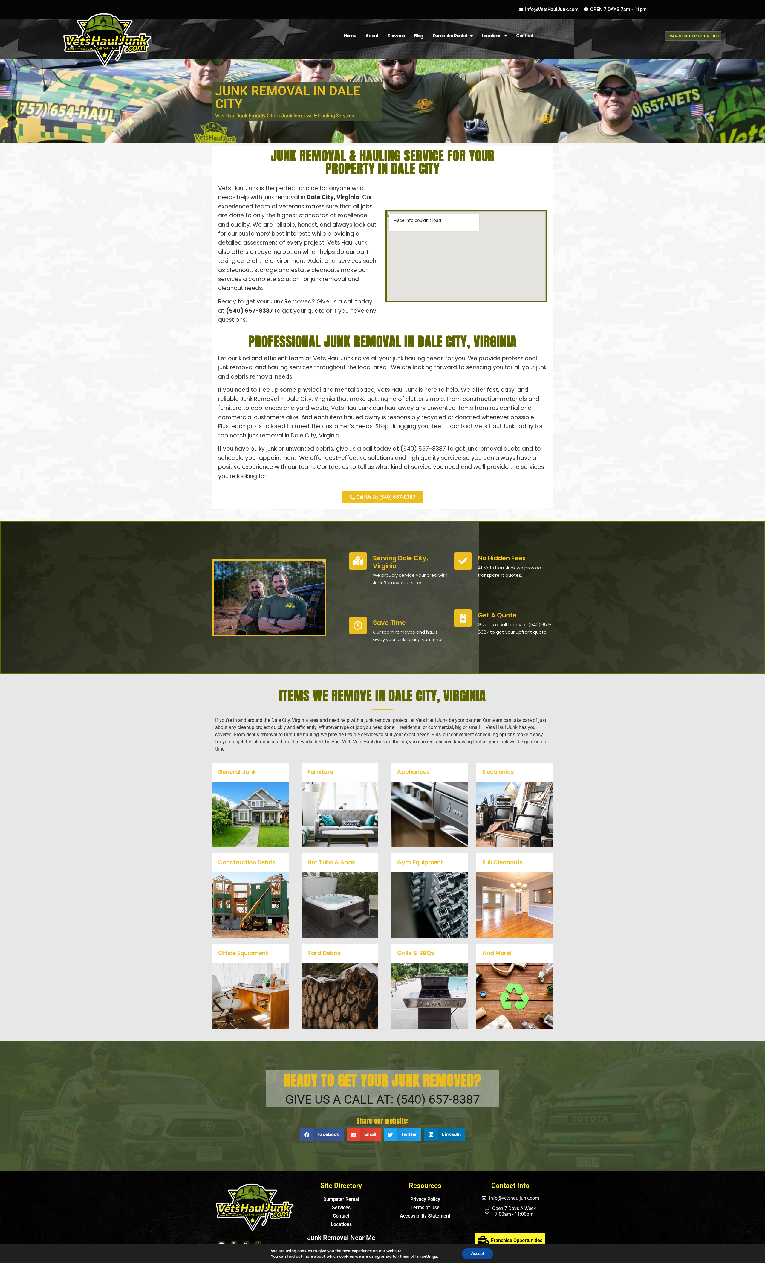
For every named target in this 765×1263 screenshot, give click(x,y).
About (371, 36)
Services (396, 36)
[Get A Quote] (463, 618)
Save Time (389, 622)
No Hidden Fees (502, 558)
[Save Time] (358, 625)
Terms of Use (425, 1207)
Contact (524, 36)
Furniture (320, 772)
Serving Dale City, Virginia (400, 562)
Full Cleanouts (502, 862)
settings (429, 1256)
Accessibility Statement (425, 1216)
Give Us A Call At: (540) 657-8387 (382, 1099)
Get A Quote (497, 615)
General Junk (237, 772)
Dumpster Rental (450, 36)
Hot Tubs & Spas (331, 862)
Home (350, 36)
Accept (477, 1253)
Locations (341, 1224)
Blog (418, 36)
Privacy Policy (425, 1199)
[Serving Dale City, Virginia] (358, 561)
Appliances (413, 772)
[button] (322, 1134)
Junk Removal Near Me (341, 1237)
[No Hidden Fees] (463, 561)
